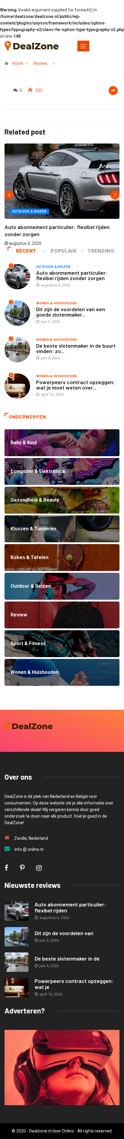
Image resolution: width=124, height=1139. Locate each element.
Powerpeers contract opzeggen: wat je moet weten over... (75, 385)
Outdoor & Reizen (29, 211)
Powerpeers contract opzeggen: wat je (74, 984)
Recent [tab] (26, 251)
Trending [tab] (101, 251)
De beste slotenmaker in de (67, 958)
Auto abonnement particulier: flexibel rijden (70, 907)
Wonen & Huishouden (56, 303)
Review (40, 63)
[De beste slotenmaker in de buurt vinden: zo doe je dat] (17, 962)
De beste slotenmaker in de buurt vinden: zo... (76, 348)
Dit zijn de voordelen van (64, 933)
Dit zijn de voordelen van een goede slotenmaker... (70, 312)
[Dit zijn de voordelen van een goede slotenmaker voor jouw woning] (17, 936)
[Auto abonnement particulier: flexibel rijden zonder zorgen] (17, 911)
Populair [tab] (63, 251)
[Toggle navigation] (83, 46)
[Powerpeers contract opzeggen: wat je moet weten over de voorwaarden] (17, 987)
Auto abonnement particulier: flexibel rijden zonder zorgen (71, 275)
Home (17, 63)
